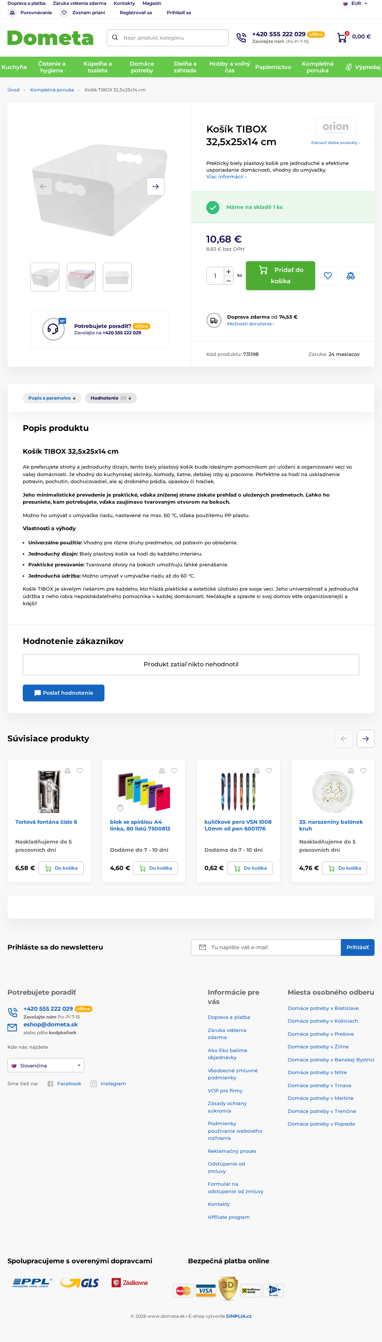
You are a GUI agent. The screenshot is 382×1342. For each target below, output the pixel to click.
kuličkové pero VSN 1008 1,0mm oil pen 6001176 (238, 825)
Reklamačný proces (232, 1151)
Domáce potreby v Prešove (321, 1034)
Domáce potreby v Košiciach (323, 1021)
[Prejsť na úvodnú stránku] (50, 38)
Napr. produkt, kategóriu (153, 38)
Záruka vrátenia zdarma (79, 3)
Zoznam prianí (88, 12)
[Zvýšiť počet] (228, 271)
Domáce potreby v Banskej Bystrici (331, 1060)
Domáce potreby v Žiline (318, 1046)
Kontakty (124, 3)
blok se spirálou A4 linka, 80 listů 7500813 (140, 825)
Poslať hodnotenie (67, 692)
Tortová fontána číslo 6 (46, 822)
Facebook (69, 1083)
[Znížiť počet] (228, 280)
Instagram (113, 1083)
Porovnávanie (36, 12)
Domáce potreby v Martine (321, 1098)
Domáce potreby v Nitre (317, 1072)
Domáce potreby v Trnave (319, 1085)
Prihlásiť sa (179, 12)
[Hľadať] (115, 37)
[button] (156, 186)
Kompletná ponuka (52, 90)
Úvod (13, 90)
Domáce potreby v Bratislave (323, 1008)
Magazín (152, 3)
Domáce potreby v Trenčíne (322, 1111)
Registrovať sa (136, 12)
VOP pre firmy (225, 1091)
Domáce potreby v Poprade (321, 1124)
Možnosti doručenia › (250, 323)
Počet (215, 276)
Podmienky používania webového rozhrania (235, 1130)
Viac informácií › (226, 176)
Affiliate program (229, 1217)
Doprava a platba (26, 3)
